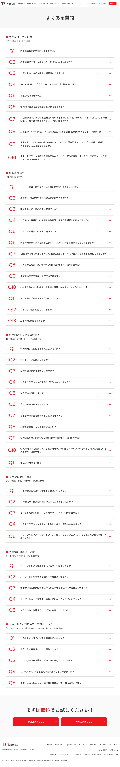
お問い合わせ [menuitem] (70, 3)
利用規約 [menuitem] (78, 754)
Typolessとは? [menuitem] (21, 3)
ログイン (104, 3)
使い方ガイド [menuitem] (30, 3)
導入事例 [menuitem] (43, 3)
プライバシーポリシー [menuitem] (66, 754)
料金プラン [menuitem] (36, 3)
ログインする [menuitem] (59, 745)
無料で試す (113, 3)
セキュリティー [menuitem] (49, 3)
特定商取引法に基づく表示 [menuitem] (92, 754)
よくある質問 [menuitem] (63, 3)
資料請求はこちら (95, 3)
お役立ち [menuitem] (56, 3)
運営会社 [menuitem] (53, 754)
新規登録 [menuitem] (49, 745)
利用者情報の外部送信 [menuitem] (111, 754)
